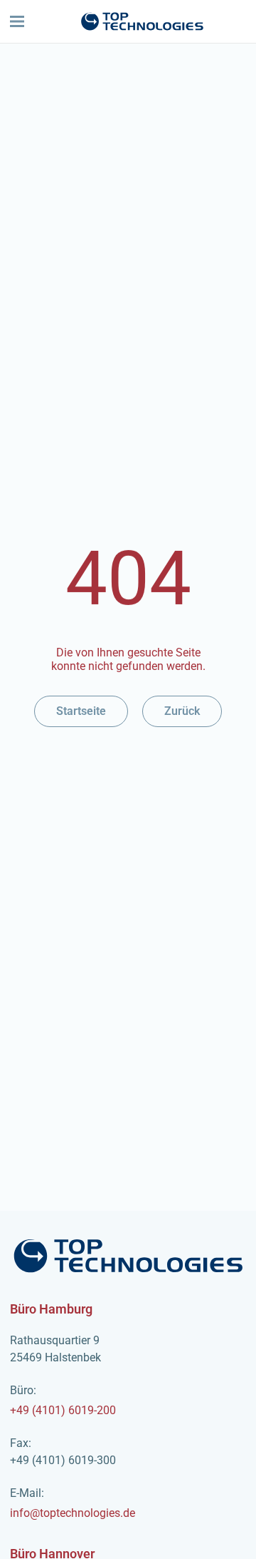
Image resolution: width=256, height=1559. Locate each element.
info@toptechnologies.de (72, 1503)
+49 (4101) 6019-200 (63, 1400)
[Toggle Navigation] (17, 21)
